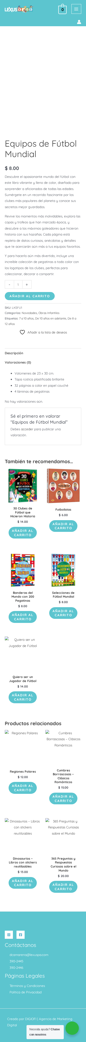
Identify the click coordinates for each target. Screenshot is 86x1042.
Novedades (29, 313)
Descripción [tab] (14, 353)
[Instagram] (9, 935)
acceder (27, 429)
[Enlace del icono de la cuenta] (79, 22)
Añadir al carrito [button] (22, 533)
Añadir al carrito (30, 296)
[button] (6, 22)
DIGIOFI (30, 1019)
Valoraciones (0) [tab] (18, 362)
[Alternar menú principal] (76, 9)
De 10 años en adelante (50, 318)
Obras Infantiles (48, 313)
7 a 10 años (26, 318)
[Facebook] (20, 935)
